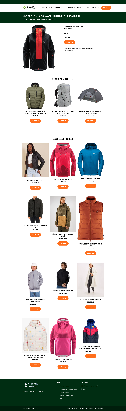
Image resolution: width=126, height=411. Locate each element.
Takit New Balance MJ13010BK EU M (63, 291)
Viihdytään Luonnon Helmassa (68, 389)
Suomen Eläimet (60, 8)
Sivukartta (100, 408)
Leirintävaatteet (75, 26)
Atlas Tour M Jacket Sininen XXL (90, 179)
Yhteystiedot (96, 8)
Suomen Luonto (64, 386)
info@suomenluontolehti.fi (96, 2)
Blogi (87, 8)
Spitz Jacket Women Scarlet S (63, 179)
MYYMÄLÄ (106, 7)
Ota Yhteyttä (74, 408)
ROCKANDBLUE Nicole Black (35, 180)
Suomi (86, 2)
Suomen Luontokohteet (76, 8)
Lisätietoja (69, 42)
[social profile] (34, 2)
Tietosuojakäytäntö (90, 408)
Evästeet (81, 408)
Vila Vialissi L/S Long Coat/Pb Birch (90, 300)
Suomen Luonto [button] (47, 8)
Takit (81, 26)
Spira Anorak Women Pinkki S (63, 360)
